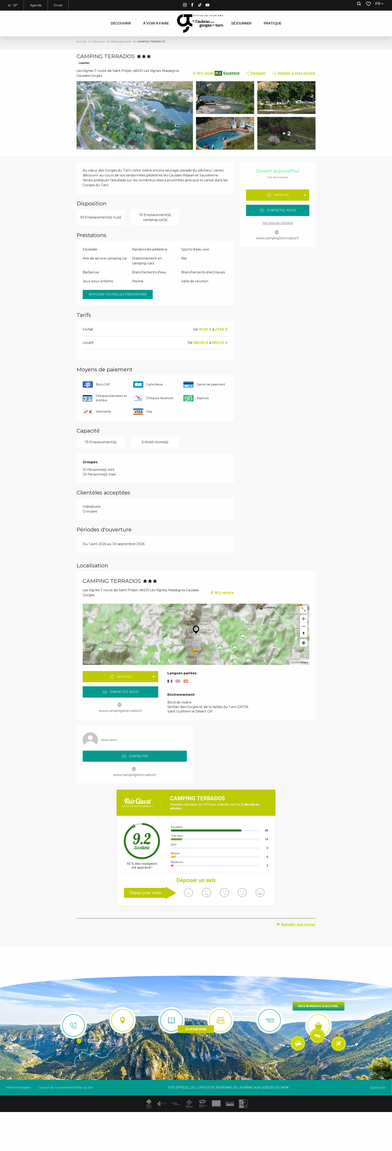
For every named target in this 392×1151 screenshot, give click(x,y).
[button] (358, 4)
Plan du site (84, 1087)
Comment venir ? (318, 1019)
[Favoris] (369, 4)
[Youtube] (207, 5)
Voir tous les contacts (278, 223)
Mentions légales (18, 1087)
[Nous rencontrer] (122, 1020)
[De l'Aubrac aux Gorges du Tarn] (200, 23)
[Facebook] (192, 5)
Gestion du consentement (57, 1087)
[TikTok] (200, 5)
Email (58, 5)
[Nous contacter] (73, 1025)
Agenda (35, 5)
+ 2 (286, 133)
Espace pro (378, 1087)
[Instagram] (185, 5)
